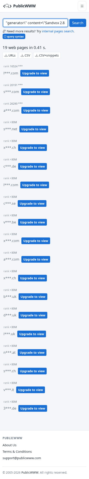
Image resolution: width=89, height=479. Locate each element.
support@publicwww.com (22, 458)
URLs (12, 55)
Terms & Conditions (17, 451)
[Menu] (82, 6)
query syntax (15, 36)
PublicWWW (24, 5)
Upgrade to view (34, 73)
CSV (27, 55)
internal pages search (58, 31)
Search (77, 22)
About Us (9, 445)
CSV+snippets (48, 55)
